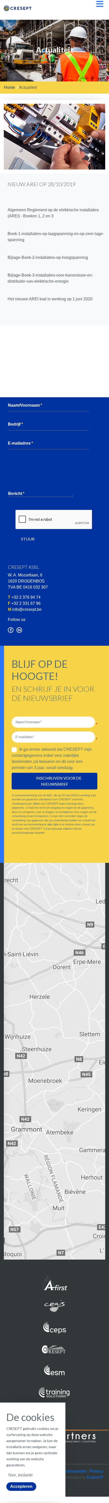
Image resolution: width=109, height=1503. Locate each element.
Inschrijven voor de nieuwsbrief (59, 781)
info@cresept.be (27, 609)
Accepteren (21, 1486)
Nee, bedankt (20, 1475)
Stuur (27, 538)
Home (9, 87)
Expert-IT (95, 1477)
